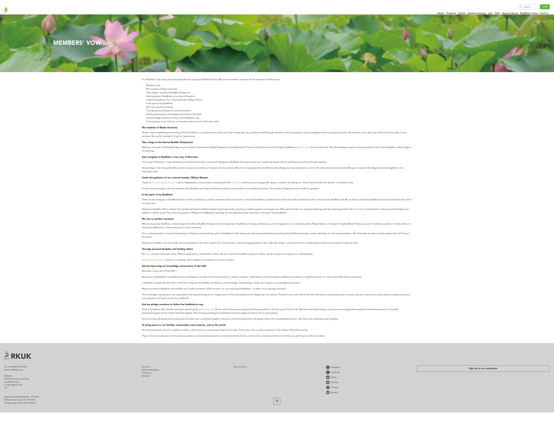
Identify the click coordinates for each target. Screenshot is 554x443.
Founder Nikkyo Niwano (163, 183)
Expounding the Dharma (153, 260)
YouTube (328, 382)
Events (461, 13)
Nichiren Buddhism (150, 370)
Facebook (328, 372)
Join (490, 13)
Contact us (147, 373)
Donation (146, 376)
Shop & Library (510, 13)
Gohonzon (305, 147)
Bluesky (328, 392)
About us (146, 367)
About (440, 13)
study (148, 254)
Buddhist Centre (529, 13)
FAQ (497, 13)
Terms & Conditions (27, 403)
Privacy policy (10, 403)
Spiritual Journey (477, 13)
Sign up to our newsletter (483, 368)
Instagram (328, 367)
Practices (451, 13)
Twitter (328, 377)
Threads (328, 387)
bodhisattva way (206, 309)
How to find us (240, 367)
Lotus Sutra (236, 183)
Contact (544, 13)
